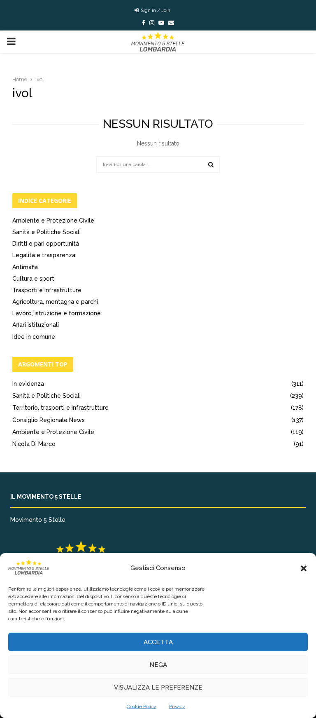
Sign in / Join (154, 10)
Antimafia (25, 267)
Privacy (177, 706)
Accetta (158, 642)
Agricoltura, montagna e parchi (55, 301)
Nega (158, 665)
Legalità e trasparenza (43, 255)
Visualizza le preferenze (158, 687)
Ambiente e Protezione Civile (53, 220)
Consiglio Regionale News (48, 420)
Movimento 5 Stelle (37, 519)
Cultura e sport (33, 278)
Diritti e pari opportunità (45, 243)
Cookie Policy (141, 706)
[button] (304, 568)
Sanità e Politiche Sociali (46, 232)
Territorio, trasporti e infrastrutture (60, 407)
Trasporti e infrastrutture (46, 290)
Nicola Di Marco (34, 444)
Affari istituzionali (35, 324)
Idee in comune (33, 336)
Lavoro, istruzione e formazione (56, 313)
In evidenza (28, 383)
